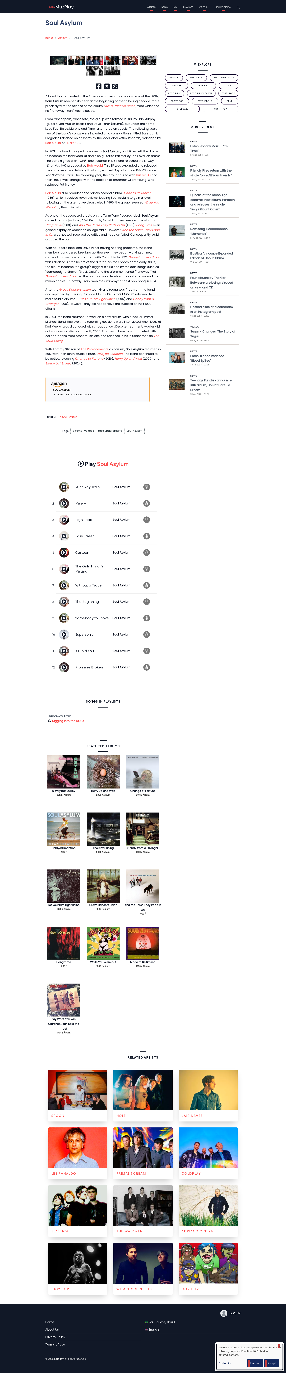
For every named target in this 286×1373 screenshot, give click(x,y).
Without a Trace (88, 585)
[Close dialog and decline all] (280, 1346)
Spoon (57, 1115)
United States (67, 417)
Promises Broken (89, 667)
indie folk (203, 85)
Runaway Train (87, 487)
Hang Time (63, 962)
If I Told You (84, 651)
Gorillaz (190, 1289)
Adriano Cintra (197, 1231)
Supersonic (84, 634)
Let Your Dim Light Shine (63, 905)
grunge (176, 85)
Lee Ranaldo (63, 1173)
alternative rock (83, 431)
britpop (173, 77)
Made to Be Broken (142, 962)
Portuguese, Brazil (161, 1322)
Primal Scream (131, 1173)
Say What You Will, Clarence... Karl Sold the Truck (63, 1024)
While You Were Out (103, 962)
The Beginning (87, 601)
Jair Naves (192, 1115)
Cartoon (82, 552)
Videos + (204, 7)
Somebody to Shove (92, 618)
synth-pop (220, 108)
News (165, 7)
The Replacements (94, 349)
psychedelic (205, 101)
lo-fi (229, 85)
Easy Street (84, 536)
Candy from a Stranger (142, 848)
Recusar (255, 1363)
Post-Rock (228, 93)
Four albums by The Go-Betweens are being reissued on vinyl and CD (211, 282)
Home (49, 1322)
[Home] (61, 7)
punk (230, 101)
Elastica (60, 1231)
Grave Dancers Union (103, 905)
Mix (175, 7)
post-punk (174, 93)
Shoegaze (182, 108)
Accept (271, 1363)
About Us (52, 1329)
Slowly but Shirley (63, 791)
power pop (177, 101)
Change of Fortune (142, 791)
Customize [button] (225, 1363)
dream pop (196, 77)
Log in (235, 1313)
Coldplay (191, 1173)
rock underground (110, 431)
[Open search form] (238, 7)
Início (49, 38)
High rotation (223, 7)
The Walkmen (129, 1231)
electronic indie (224, 77)
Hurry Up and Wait (103, 791)
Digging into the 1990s (68, 721)
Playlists (188, 7)
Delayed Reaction (63, 848)
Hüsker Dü (73, 143)
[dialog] (249, 1357)
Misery (80, 503)
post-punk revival (201, 93)
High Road (83, 519)
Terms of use (55, 1344)
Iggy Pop (60, 1289)
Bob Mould (53, 143)
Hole (121, 1115)
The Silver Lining (103, 848)
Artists (151, 7)
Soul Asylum (134, 431)
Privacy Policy (55, 1337)
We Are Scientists (134, 1289)
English (153, 1329)
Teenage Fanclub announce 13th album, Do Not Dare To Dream (211, 385)
